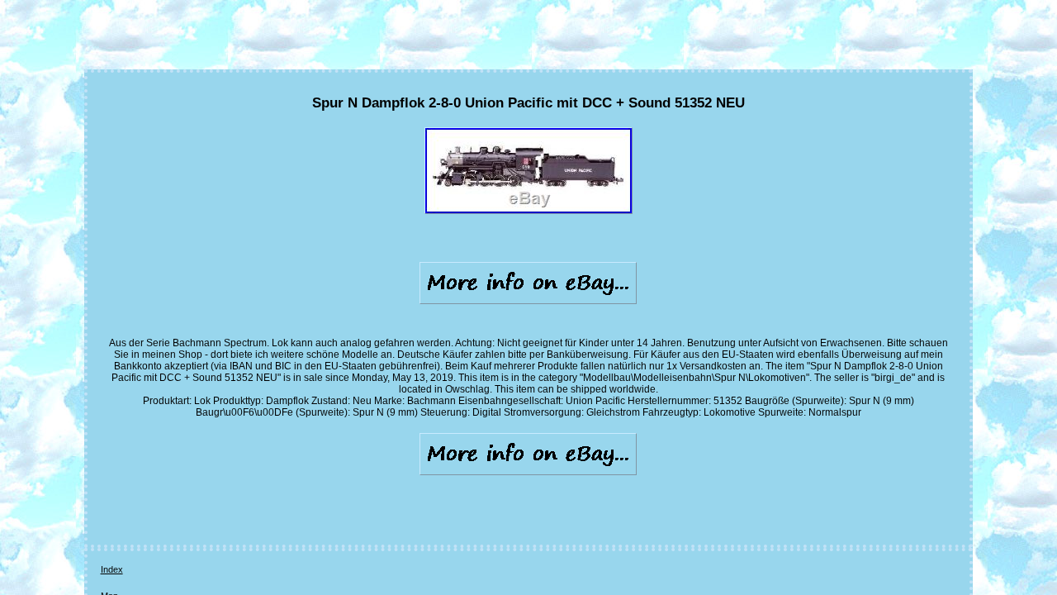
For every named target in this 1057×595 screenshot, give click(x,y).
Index (112, 569)
